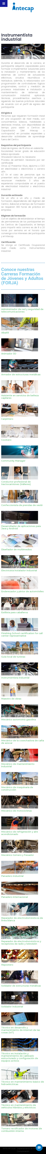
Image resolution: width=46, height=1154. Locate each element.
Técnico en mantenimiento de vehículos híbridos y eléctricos (18, 1106)
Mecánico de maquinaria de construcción (17, 788)
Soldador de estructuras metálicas (21, 985)
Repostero (7, 964)
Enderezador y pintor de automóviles (22, 591)
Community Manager (13, 460)
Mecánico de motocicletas (16, 810)
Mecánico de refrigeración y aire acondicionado (19, 833)
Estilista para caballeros (14, 612)
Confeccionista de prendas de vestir (22, 505)
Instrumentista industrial (15, 677)
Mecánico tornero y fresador (17, 855)
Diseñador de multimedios (16, 549)
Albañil (5, 332)
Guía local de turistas (13, 656)
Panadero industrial (12, 876)
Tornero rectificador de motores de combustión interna (21, 1129)
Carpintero (7, 419)
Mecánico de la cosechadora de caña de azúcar (22, 741)
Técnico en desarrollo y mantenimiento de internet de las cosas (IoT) (20, 1030)
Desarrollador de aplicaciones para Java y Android (21, 527)
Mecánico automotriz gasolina (18, 719)
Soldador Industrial (12, 1006)
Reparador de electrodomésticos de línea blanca (22, 919)
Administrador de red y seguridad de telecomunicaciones (22, 310)
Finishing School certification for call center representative (22, 634)
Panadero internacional (14, 897)
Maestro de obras (11, 698)
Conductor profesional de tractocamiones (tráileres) (16, 483)
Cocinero (6, 440)
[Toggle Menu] (3, 3)
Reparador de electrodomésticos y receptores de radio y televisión (21, 942)
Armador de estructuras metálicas (20, 374)
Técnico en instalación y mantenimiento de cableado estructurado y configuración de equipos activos (19, 1057)
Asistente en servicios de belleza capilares (20, 396)
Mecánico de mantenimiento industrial (17, 765)
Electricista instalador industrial (19, 570)
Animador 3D (8, 353)
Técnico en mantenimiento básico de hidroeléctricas (22, 1083)
